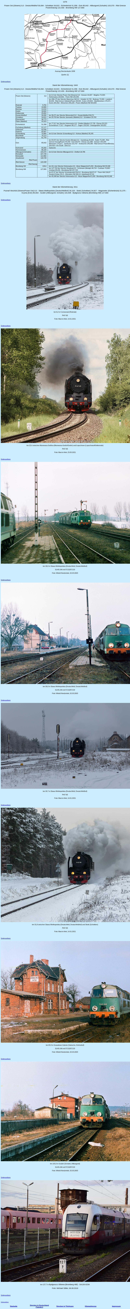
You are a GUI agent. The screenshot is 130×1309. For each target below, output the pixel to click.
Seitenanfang (5, 81)
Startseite (13, 1306)
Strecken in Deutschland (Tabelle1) (39, 1306)
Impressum (116, 1306)
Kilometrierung (90, 1306)
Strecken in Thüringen (65, 1306)
